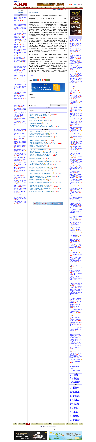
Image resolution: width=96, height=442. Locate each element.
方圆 (78, 391)
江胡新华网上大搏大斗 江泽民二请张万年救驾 (43, 180)
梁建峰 (73, 381)
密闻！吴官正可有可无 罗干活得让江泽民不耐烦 (44, 186)
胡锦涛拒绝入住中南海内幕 (39, 123)
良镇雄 (73, 396)
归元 (77, 388)
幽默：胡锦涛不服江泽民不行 (40, 122)
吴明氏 (73, 391)
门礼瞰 (77, 404)
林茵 (76, 391)
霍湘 (75, 419)
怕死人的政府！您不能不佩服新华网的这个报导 (44, 136)
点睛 (72, 399)
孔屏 (70, 374)
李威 (70, 407)
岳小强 (77, 379)
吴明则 (73, 400)
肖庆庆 (75, 408)
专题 (63, 7)
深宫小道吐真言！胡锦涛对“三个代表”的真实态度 (44, 115)
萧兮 (72, 378)
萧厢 (78, 382)
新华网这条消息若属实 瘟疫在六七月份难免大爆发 (44, 176)
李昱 (70, 378)
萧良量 (75, 404)
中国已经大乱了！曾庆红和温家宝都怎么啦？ (43, 155)
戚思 (70, 408)
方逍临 (71, 382)
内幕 (24, 7)
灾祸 (46, 7)
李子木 (73, 382)
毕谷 (70, 398)
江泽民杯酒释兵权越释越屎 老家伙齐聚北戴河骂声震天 (45, 168)
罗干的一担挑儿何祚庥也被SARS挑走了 (42, 177)
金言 (76, 396)
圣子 (74, 390)
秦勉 (70, 388)
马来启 (71, 386)
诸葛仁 (71, 412)
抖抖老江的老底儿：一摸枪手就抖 (41, 163)
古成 (75, 388)
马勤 (72, 411)
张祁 (75, 420)
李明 (72, 377)
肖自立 (77, 420)
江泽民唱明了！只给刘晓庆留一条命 (41, 170)
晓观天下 (73, 398)
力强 (74, 377)
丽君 (77, 374)
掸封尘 (71, 391)
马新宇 (73, 386)
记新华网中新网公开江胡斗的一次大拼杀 (42, 142)
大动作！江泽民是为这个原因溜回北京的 (42, 140)
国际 (37, 7)
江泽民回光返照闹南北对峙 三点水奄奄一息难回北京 (45, 191)
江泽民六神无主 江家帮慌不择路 (40, 149)
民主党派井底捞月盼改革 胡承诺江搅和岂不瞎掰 (44, 134)
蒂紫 (76, 398)
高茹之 (75, 402)
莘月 (75, 395)
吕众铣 (77, 395)
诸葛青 (73, 416)
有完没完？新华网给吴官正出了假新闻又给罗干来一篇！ (45, 188)
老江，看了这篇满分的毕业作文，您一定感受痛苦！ (44, 154)
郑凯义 (73, 379)
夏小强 (73, 402)
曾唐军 (79, 392)
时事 (28, 7)
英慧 (70, 399)
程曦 (70, 377)
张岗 (73, 420)
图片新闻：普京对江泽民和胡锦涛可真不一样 (43, 167)
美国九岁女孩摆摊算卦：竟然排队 (40, 145)
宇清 (74, 399)
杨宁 (72, 390)
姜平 (73, 403)
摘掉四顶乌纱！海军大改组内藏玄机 (41, 131)
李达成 (75, 403)
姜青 (72, 404)
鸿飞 (79, 400)
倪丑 (70, 415)
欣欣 (76, 416)
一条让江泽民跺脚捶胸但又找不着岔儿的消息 (43, 133)
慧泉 (76, 399)
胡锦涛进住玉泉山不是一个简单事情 (41, 125)
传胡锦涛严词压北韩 (38, 117)
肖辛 (76, 382)
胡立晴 (78, 381)
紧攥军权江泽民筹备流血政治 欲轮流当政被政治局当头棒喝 (46, 143)
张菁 (76, 387)
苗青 (70, 402)
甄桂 (78, 398)
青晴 (78, 403)
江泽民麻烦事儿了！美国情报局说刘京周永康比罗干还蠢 (45, 161)
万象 (50, 7)
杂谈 (81, 7)
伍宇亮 (76, 377)
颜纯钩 (73, 388)
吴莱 (70, 411)
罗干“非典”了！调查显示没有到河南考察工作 (43, 164)
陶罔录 (71, 400)
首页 (15, 7)
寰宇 (67, 7)
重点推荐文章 (20, 14)
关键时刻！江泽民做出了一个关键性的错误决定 (43, 152)
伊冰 (74, 411)
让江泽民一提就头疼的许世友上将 (41, 185)
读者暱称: (31, 105)
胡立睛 (71, 392)
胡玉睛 (75, 381)
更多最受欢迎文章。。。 (77, 370)
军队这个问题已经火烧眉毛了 (40, 189)
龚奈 (75, 379)
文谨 (74, 375)
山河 (70, 390)
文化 (59, 7)
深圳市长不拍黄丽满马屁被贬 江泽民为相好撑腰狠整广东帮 (46, 137)
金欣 (72, 374)
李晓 (73, 412)
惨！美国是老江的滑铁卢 (39, 158)
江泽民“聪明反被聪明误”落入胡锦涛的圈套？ (42, 118)
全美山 (73, 387)
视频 (76, 7)
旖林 (74, 407)
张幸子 (71, 387)
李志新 (71, 395)
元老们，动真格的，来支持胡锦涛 (41, 120)
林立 (75, 412)
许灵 (77, 415)
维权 (72, 7)
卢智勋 (71, 396)
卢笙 (79, 419)
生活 (54, 7)
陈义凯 (78, 396)
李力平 (78, 402)
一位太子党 (72, 419)
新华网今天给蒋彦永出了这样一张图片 (42, 179)
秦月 (76, 390)
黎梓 (77, 412)
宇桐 (73, 395)
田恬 (72, 407)
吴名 (70, 379)
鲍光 (70, 404)
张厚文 (77, 378)
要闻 (20, 7)
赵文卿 (71, 403)
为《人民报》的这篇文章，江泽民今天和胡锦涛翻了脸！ (45, 173)
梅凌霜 (75, 374)
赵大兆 (71, 420)
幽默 (33, 7)
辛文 (72, 375)
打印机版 (32, 75)
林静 (70, 381)
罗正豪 (78, 386)
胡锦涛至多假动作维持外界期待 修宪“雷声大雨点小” (44, 114)
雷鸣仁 (78, 387)
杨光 (76, 386)
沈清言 (76, 375)
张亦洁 (76, 400)
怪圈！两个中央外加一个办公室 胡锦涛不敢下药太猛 (45, 126)
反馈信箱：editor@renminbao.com (48, 426)
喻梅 (72, 408)
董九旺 (73, 415)
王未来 (73, 392)
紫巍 (75, 415)
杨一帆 (75, 378)
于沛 (77, 419)
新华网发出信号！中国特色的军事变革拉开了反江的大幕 (45, 182)
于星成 (71, 416)
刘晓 (70, 375)
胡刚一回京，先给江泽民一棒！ (40, 151)
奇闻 (41, 7)
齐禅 (76, 411)
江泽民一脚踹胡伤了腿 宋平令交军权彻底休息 (43, 146)
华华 (76, 407)
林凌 (78, 416)
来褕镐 (76, 392)
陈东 (77, 408)
